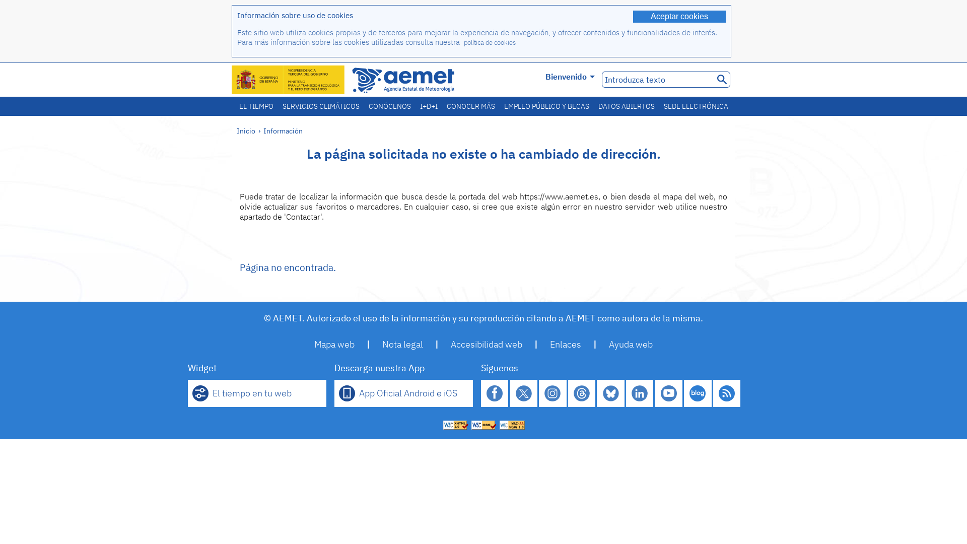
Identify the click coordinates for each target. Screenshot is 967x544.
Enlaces (565, 344)
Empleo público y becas (546, 106)
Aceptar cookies (679, 16)
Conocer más (471, 106)
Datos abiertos (626, 106)
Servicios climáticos (321, 106)
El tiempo (256, 106)
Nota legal (402, 344)
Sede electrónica (696, 106)
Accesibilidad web (486, 344)
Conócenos (390, 106)
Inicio (246, 130)
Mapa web (334, 344)
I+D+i (429, 106)
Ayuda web (631, 344)
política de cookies (490, 42)
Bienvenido (566, 77)
